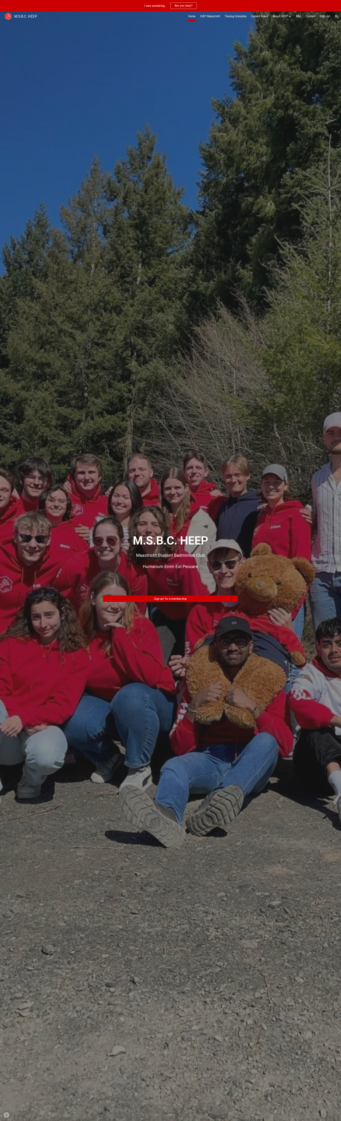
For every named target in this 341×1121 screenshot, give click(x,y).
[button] (336, 16)
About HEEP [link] (280, 16)
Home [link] (192, 16)
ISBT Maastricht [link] (210, 16)
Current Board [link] (259, 16)
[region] (170, 5)
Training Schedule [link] (236, 16)
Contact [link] (310, 16)
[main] (170, 563)
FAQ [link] (298, 16)
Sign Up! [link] (325, 16)
